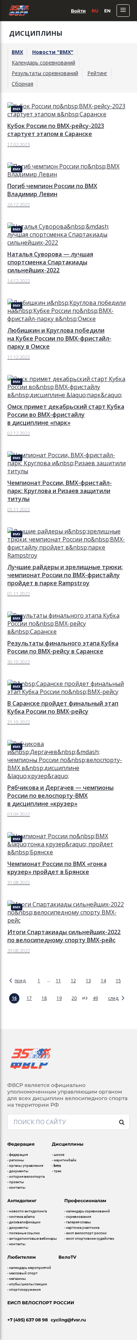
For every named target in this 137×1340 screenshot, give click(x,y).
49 (95, 998)
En (107, 10)
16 (14, 998)
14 (103, 981)
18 (44, 998)
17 (29, 998)
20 (74, 998)
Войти (78, 10)
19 (59, 998)
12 (73, 981)
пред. (20, 981)
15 (118, 981)
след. (113, 998)
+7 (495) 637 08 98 (27, 1319)
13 (88, 981)
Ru (95, 10)
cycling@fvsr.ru (68, 1319)
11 (58, 981)
